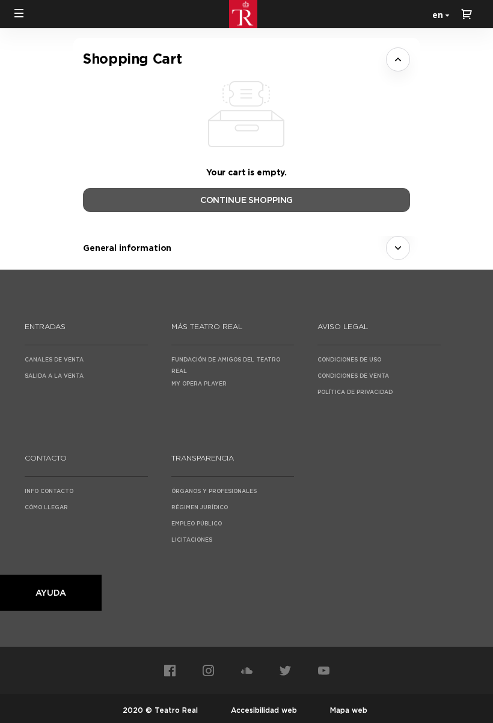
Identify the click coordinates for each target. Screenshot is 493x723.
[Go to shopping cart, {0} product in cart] (467, 14)
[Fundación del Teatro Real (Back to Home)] (246, 14)
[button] (19, 13)
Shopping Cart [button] (132, 58)
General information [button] (127, 248)
